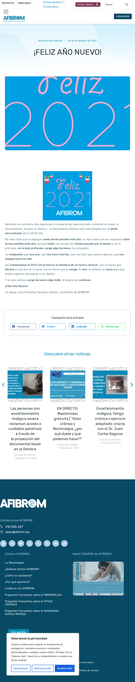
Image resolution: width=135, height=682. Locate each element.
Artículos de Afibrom (50, 40)
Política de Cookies (89, 670)
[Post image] (25, 384)
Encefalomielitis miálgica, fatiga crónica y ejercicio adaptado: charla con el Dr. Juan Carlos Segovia (110, 421)
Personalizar (21, 668)
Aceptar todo (64, 668)
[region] (43, 654)
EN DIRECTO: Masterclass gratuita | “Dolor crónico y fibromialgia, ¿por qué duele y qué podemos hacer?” (67, 423)
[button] (23, 326)
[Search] (126, 4)
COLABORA (122, 16)
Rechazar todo (42, 668)
